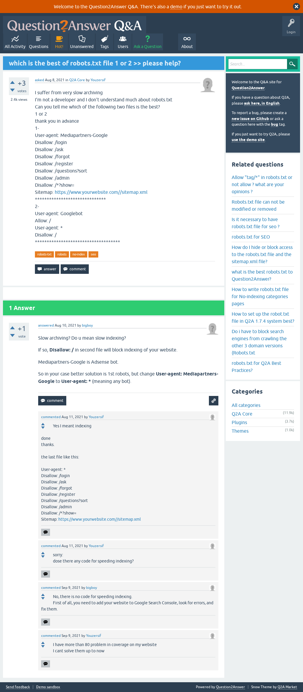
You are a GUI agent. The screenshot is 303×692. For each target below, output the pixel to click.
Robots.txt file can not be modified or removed (258, 205)
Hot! (59, 46)
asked (39, 80)
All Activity (15, 46)
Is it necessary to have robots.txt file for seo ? (255, 223)
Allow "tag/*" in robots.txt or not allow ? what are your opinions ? (262, 184)
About (187, 46)
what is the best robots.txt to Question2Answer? (262, 275)
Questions (38, 46)
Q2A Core (77, 80)
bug (274, 124)
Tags (104, 46)
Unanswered (82, 46)
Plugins (239, 422)
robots (62, 254)
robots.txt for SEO (251, 236)
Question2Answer (248, 88)
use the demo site (248, 140)
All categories (246, 405)
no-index (78, 254)
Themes (240, 431)
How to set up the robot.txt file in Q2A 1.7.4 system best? (263, 317)
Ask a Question (148, 46)
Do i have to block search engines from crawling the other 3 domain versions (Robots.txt (259, 342)
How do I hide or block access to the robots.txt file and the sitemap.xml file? (262, 254)
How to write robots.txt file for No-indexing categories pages (260, 296)
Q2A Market (287, 687)
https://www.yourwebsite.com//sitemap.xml (101, 192)
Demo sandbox (48, 687)
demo (176, 6)
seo (93, 254)
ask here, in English (262, 103)
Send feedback (18, 687)
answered (46, 325)
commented (51, 417)
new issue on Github (250, 118)
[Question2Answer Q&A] (74, 24)
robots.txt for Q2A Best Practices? (256, 366)
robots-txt (44, 254)
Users (123, 46)
